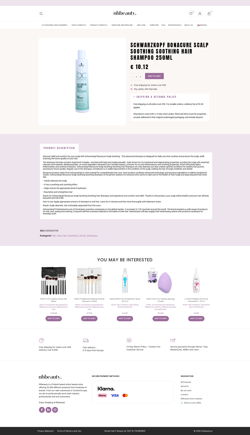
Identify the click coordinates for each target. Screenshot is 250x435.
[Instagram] (55, 410)
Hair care (56, 235)
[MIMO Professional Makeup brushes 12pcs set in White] (89, 280)
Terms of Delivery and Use (69, 431)
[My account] (199, 14)
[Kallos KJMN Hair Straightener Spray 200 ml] (125, 280)
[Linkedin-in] (48, 410)
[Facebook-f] (42, 410)
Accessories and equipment (56, 305)
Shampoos (92, 235)
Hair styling (133, 305)
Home (82, 235)
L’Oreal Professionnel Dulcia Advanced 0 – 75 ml (196, 300)
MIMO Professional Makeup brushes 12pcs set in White (89, 300)
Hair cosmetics (70, 235)
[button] (169, 97)
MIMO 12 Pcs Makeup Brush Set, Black (53, 300)
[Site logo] (125, 13)
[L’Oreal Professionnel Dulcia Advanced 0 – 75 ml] (196, 280)
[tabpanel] (126, 185)
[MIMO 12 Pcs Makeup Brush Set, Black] (53, 280)
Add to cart (154, 76)
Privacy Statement (46, 431)
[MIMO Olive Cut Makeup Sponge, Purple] (160, 280)
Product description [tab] (59, 148)
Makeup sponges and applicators (165, 308)
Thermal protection (125, 307)
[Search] (41, 14)
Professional (199, 307)
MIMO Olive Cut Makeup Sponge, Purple (161, 300)
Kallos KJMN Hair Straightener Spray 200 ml (125, 300)
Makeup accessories (47, 307)
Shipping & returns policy (157, 97)
